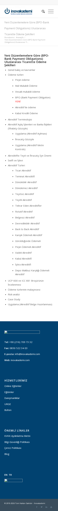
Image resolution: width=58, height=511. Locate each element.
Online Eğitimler (13, 386)
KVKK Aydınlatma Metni (17, 435)
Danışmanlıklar (12, 398)
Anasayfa (20, 37)
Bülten (7, 410)
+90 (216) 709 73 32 (20, 342)
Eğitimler (9, 392)
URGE (7, 404)
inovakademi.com (20, 360)
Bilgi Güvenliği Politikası (17, 442)
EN (5, 474)
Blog (6, 454)
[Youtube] (51, 507)
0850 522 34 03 (19, 348)
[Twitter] (41, 507)
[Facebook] (36, 507)
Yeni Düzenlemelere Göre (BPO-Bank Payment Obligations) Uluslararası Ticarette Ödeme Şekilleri (26, 28)
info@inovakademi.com (27, 354)
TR (10, 474)
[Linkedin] (46, 507)
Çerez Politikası (12, 447)
